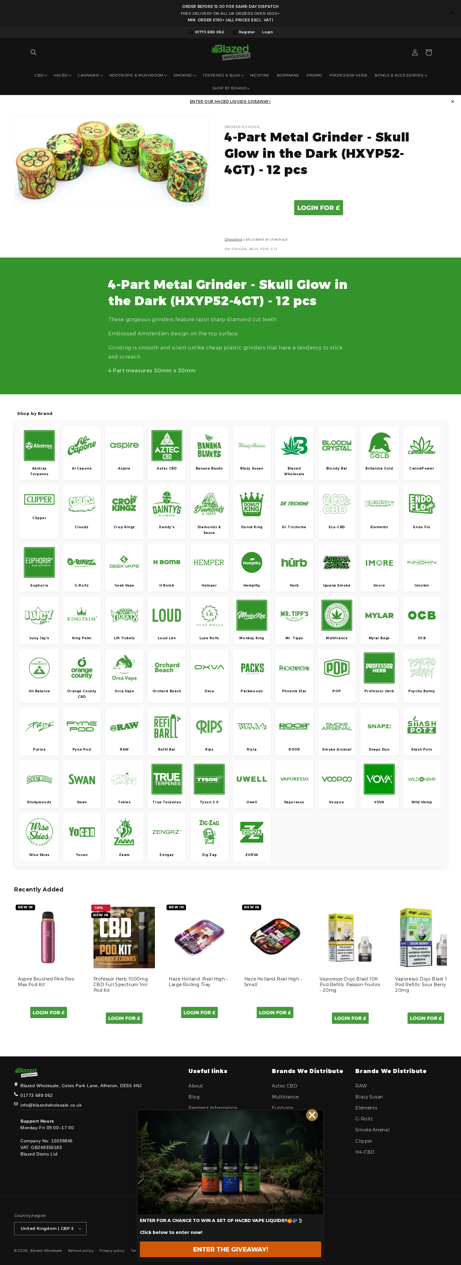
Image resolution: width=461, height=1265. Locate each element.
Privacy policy (112, 1250)
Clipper (363, 1141)
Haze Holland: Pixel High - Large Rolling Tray (198, 981)
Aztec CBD (284, 1085)
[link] (230, 1162)
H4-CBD (365, 1152)
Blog (193, 1097)
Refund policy (81, 1250)
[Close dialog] (312, 1115)
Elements (366, 1108)
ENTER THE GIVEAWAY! (230, 1249)
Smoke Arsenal (372, 1130)
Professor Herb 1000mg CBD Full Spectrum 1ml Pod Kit (120, 984)
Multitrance (285, 1097)
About (195, 1085)
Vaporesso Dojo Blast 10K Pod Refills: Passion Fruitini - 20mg (350, 984)
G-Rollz (364, 1119)
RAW (361, 1085)
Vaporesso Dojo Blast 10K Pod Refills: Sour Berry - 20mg (424, 984)
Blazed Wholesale (46, 1250)
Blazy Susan (369, 1097)
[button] (33, 52)
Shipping (233, 239)
